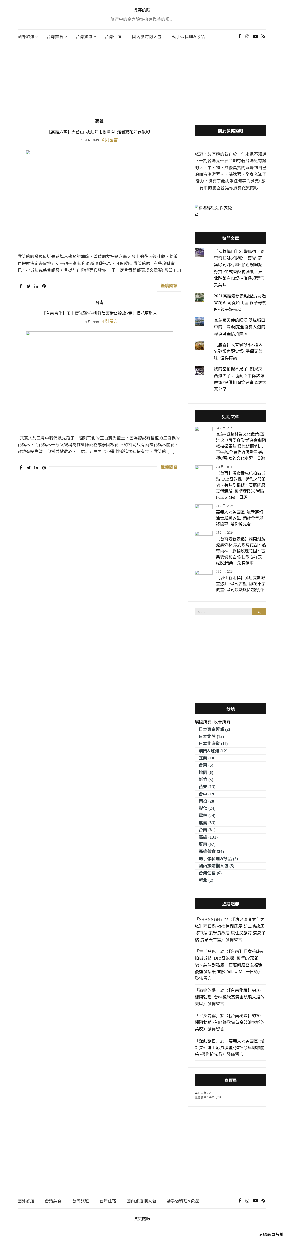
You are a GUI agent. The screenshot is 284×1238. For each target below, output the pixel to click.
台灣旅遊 (84, 36)
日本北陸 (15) (211, 736)
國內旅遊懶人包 (147, 36)
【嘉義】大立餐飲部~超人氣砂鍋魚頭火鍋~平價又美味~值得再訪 (238, 351)
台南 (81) (207, 829)
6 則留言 (110, 140)
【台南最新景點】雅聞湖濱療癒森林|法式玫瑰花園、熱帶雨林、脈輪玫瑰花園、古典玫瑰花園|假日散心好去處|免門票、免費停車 (241, 551)
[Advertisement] (99, 84)
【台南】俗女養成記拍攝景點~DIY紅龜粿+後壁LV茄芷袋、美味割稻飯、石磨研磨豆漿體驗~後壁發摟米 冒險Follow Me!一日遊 (241, 485)
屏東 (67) (207, 844)
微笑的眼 (142, 10)
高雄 (99, 121)
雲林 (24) (207, 815)
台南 (99, 302)
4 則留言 (110, 321)
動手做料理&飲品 (188, 36)
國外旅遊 (26, 36)
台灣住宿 (113, 36)
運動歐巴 (207, 1041)
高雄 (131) (208, 837)
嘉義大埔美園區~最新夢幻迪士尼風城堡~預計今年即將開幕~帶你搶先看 (239, 518)
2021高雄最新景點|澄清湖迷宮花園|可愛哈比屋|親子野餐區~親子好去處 (240, 303)
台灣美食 (55, 36)
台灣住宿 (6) (210, 873)
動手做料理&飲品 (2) (218, 858)
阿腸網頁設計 (271, 1234)
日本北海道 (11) (213, 743)
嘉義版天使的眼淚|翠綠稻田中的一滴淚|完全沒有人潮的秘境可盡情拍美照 (239, 327)
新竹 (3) (206, 779)
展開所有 (203, 722)
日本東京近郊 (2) (214, 729)
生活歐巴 (207, 951)
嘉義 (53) (207, 822)
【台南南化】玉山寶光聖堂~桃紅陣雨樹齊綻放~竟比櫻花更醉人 (99, 313)
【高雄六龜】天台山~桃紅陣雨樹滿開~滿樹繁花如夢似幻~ (99, 132)
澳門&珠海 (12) (213, 751)
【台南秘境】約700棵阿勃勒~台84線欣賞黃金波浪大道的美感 (230, 997)
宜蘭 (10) (207, 758)
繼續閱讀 (169, 285)
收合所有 (222, 722)
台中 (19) (207, 794)
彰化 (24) (207, 808)
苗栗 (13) (207, 786)
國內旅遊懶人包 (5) (216, 865)
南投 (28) (207, 801)
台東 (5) (206, 765)
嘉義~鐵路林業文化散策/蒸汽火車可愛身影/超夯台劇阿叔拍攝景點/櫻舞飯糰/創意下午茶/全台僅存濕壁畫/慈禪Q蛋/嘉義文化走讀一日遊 (241, 446)
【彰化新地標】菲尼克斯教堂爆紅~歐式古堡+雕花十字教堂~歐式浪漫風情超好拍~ (241, 583)
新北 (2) (206, 880)
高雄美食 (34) (211, 851)
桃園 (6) (206, 772)
